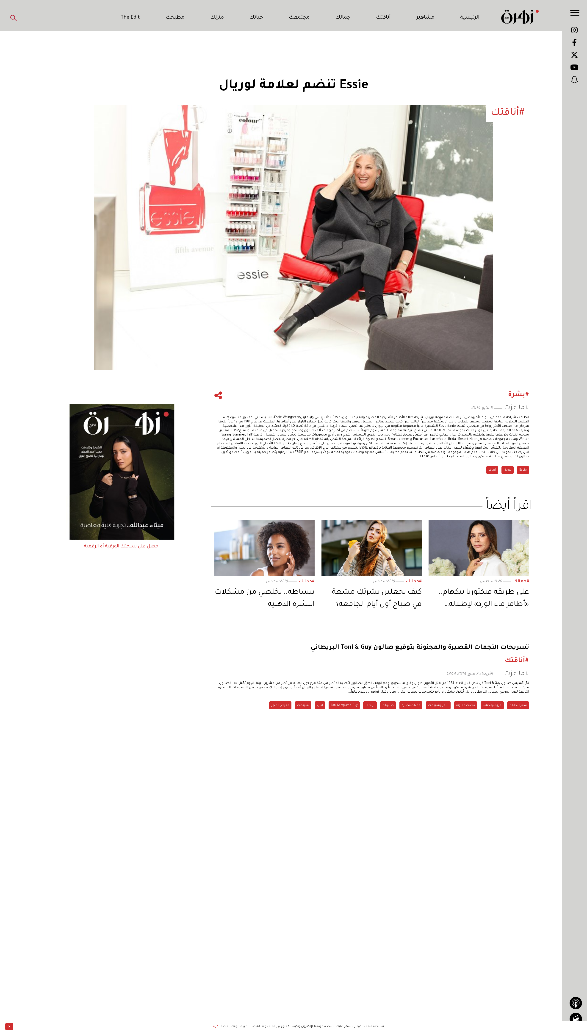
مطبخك (175, 18)
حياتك (256, 18)
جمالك (342, 18)
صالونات (388, 705)
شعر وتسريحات (438, 705)
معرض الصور (280, 705)
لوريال (507, 470)
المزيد (216, 1026)
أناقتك (383, 18)
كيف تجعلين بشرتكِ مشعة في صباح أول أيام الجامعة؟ (377, 598)
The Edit (130, 18)
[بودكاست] (576, 1003)
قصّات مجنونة (465, 705)
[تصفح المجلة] (576, 1019)
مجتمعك (299, 18)
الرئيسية (469, 18)
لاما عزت (516, 408)
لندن (320, 705)
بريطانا (369, 705)
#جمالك (521, 582)
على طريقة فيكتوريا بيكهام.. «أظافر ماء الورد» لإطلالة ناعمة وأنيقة (484, 599)
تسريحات (303, 705)
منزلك (217, 18)
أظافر (492, 470)
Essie (523, 470)
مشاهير (425, 18)
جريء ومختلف (492, 705)
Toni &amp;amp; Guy (344, 705)
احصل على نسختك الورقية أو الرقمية (122, 546)
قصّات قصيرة (411, 705)
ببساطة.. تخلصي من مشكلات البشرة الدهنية (265, 598)
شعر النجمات (518, 705)
